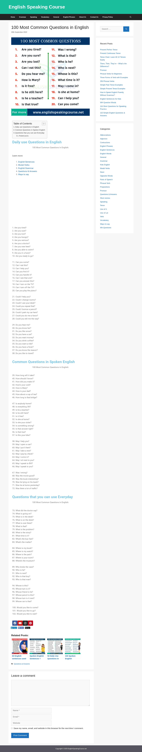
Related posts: (24, 136)
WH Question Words (108, 103)
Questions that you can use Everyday (29, 133)
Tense (102, 205)
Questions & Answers (27, 171)
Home (13, 17)
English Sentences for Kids (110, 99)
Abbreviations (105, 135)
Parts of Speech (106, 180)
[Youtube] (20, 623)
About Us (82, 17)
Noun (102, 172)
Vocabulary (45, 17)
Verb (102, 217)
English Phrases (69, 17)
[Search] (126, 29)
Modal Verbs (23, 165)
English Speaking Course (37, 7)
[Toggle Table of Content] (42, 123)
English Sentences (26, 162)
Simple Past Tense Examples (111, 85)
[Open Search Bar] (130, 17)
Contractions (105, 143)
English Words (105, 154)
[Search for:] (111, 29)
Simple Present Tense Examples (112, 89)
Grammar (22, 17)
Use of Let (104, 213)
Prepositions (105, 187)
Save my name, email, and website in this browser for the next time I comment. (48, 728)
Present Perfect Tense (108, 50)
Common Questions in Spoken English (30, 130)
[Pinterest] (30, 623)
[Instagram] (25, 623)
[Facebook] (14, 623)
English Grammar (25, 168)
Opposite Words (106, 176)
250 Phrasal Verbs (107, 81)
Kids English (105, 165)
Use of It (103, 209)
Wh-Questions (105, 228)
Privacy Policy (107, 17)
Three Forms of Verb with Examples (114, 78)
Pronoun (103, 70)
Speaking (33, 17)
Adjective (103, 139)
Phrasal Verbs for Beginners (111, 74)
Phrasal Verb (105, 183)
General (56, 17)
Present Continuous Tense (110, 53)
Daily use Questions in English (27, 127)
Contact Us (94, 17)
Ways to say (23, 174)
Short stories (105, 198)
